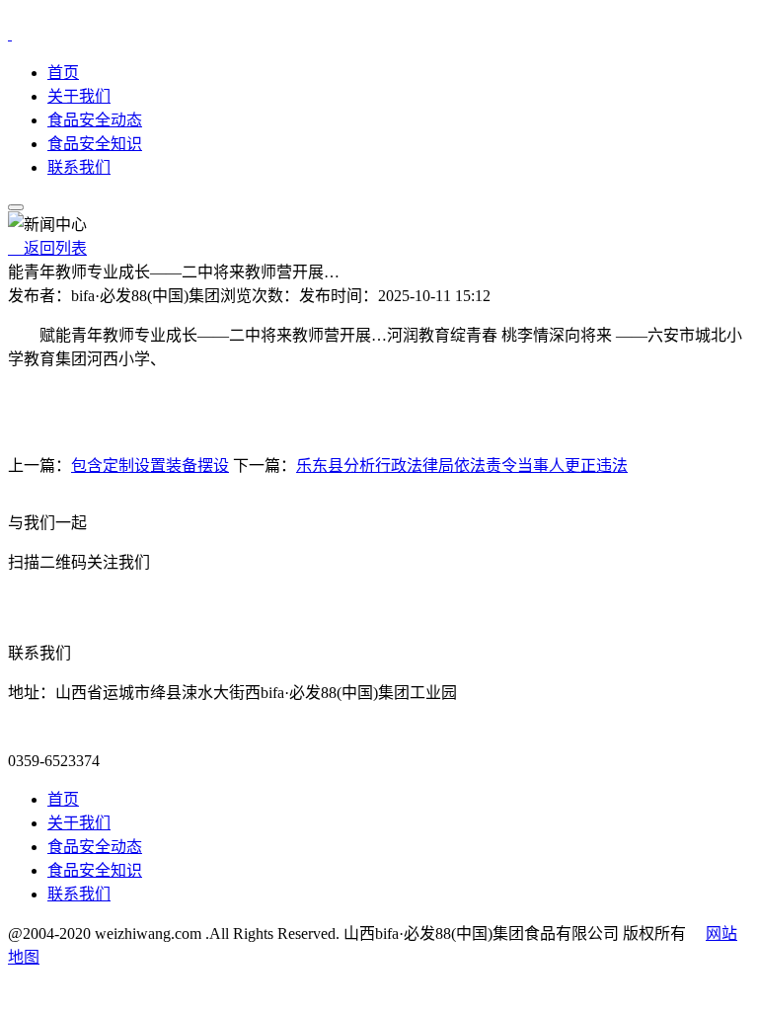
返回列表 (47, 248)
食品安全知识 (94, 143)
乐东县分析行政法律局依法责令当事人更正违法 (462, 465)
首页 (63, 72)
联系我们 (79, 167)
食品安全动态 (94, 120)
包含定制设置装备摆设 (150, 465)
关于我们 (79, 96)
